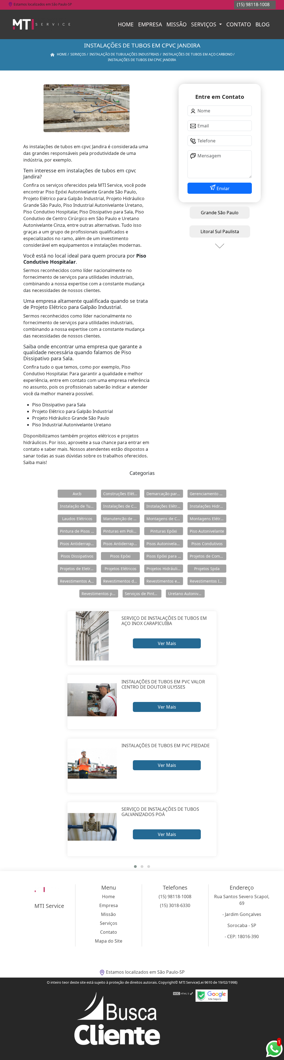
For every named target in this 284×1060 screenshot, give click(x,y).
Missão (176, 24)
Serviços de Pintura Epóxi (143, 593)
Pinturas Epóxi (163, 531)
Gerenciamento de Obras (208, 493)
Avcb (77, 493)
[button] (135, 866)
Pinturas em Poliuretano (121, 531)
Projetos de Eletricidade (78, 568)
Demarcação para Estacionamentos (164, 493)
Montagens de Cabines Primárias (164, 518)
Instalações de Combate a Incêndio (121, 506)
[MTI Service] (41, 24)
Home (126, 24)
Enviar (222, 188)
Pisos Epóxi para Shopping (164, 556)
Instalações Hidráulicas (208, 506)
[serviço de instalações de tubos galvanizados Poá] (92, 827)
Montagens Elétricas (208, 518)
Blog (262, 24)
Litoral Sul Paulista (220, 231)
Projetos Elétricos (120, 568)
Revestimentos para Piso (100, 593)
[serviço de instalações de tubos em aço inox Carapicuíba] (92, 636)
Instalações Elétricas (164, 506)
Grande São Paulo (220, 213)
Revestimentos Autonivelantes (78, 581)
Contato (238, 24)
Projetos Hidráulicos (164, 568)
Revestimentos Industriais (208, 581)
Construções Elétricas (121, 493)
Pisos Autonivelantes (164, 543)
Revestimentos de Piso (121, 581)
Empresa (150, 24)
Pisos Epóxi (120, 556)
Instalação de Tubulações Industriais (78, 506)
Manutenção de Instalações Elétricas (121, 518)
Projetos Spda (207, 568)
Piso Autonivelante (207, 531)
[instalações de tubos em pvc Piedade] (92, 763)
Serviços (204, 24)
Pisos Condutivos (207, 543)
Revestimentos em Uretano (164, 581)
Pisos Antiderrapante (78, 543)
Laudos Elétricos (77, 518)
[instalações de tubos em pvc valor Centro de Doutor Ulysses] (92, 699)
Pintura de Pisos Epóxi (78, 531)
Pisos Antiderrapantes (121, 543)
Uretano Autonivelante (186, 593)
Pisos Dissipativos (77, 556)
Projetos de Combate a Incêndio (208, 556)
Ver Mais (167, 643)
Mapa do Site (108, 941)
